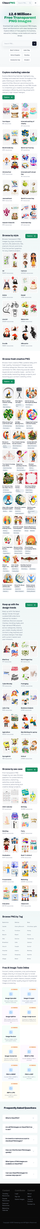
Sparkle (29, 954)
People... (27, 553)
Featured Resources (5, 1204)
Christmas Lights (32, 926)
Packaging (24, 684)
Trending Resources (5, 1195)
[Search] (30, 3)
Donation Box (18, 405)
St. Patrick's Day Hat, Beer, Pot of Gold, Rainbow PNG (7, 488)
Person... (5, 404)
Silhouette (24, 343)
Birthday (24, 807)
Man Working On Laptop (29, 732)
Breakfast (5, 942)
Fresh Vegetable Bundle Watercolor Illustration (7, 550)
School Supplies (15, 55)
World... (31, 468)
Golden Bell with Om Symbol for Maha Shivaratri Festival (32, 444)
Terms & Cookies (30, 1200)
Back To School (14, 50)
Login (16, 1194)
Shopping (17, 954)
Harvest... (5, 591)
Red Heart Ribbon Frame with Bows (30, 486)
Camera (29, 942)
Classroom (25, 904)
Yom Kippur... (29, 404)
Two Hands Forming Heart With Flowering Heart (8, 466)
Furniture (17, 930)
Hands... (5, 470)
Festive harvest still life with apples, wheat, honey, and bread (7, 587)
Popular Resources (5, 1199)
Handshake (6, 533)
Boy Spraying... (21, 470)
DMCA (29, 1196)
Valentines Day (7, 468)
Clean (8, 3)
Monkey (29, 950)
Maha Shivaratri (32, 446)
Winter (29, 958)
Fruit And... (6, 571)
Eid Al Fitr (17, 511)
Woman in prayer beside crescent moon (6, 444)
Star (3, 938)
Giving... (5, 530)
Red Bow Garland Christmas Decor (26, 565)
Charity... (27, 551)
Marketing (24, 879)
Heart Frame (29, 492)
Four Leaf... (6, 428)
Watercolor (25, 319)
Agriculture (6, 732)
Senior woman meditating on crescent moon (31, 586)
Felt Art (28, 407)
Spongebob (6, 756)
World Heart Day (31, 512)
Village (4, 958)
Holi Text (29, 426)
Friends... (15, 448)
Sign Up (17, 1196)
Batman (17, 922)
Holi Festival (30, 428)
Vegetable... (6, 553)
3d (3, 271)
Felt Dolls (16, 533)
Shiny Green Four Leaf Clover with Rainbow (7, 423)
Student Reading (32, 471)
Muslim (4, 934)
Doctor (29, 946)
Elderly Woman (31, 591)
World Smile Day (7, 148)
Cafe (16, 942)
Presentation (6, 879)
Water (16, 958)
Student (27, 60)
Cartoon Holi (20, 468)
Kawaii (23, 295)
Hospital (4, 950)
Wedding (5, 831)
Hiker (10, 511)
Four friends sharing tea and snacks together (18, 443)
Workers (32, 530)
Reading (26, 55)
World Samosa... (17, 446)
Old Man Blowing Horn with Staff (19, 423)
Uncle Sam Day (26, 222)
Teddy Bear (15, 571)
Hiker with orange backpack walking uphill (7, 509)
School (23, 756)
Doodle (4, 343)
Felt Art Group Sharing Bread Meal (31, 401)
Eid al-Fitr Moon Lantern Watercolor (19, 586)
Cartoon (24, 271)
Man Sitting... (6, 407)
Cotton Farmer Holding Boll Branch (19, 488)
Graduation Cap (15, 60)
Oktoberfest (6, 172)
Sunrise (17, 938)
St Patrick (6, 490)
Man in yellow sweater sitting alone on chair (7, 402)
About (29, 1194)
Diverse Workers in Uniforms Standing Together (30, 528)
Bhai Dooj (5, 659)
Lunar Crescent (19, 513)
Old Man (18, 428)
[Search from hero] (34, 43)
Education (5, 904)
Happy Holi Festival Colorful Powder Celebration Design (31, 424)
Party (23, 831)
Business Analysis (27, 708)
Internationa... (31, 589)
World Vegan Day (26, 659)
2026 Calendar (7, 807)
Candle (4, 926)
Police (29, 934)
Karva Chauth (5, 446)
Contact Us (31, 1204)
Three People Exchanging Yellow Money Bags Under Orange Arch (30, 550)
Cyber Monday (7, 684)
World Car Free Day (27, 148)
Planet (16, 934)
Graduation (6, 855)
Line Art (5, 319)
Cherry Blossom (19, 926)
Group (26, 530)
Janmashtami (7, 198)
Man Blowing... (20, 426)
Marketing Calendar (5, 1209)
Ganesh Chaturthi (8, 222)
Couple (17, 946)
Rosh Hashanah (7, 589)
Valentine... (15, 569)
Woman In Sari (18, 553)
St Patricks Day (7, 426)
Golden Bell (31, 448)
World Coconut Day (27, 198)
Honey (29, 930)
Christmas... (24, 569)
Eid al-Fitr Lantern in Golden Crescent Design (20, 509)
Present (4, 954)
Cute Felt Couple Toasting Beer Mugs (18, 528)
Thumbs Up (30, 938)
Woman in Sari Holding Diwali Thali (18, 549)
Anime (4, 295)
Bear (28, 922)
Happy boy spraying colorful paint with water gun (21, 466)
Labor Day (26, 50)
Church (4, 946)
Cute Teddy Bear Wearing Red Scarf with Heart (15, 567)
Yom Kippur (6, 121)
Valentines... (29, 490)
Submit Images (19, 1199)
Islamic (17, 950)
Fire (3, 930)
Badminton (5, 922)
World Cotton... (18, 490)
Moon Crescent (19, 591)
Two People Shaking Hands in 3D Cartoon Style (7, 529)
